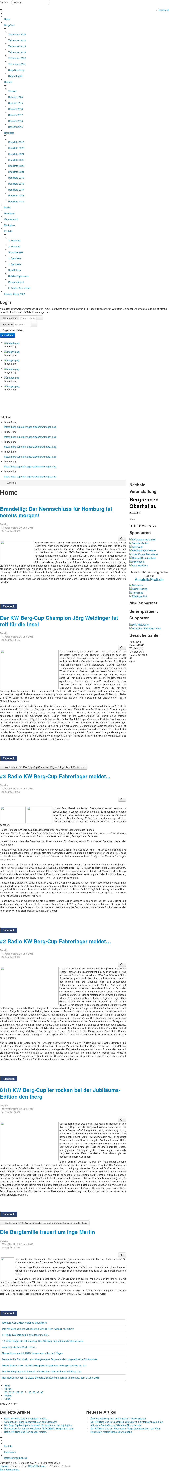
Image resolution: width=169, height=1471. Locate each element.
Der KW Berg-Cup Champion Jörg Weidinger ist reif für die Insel (59, 621)
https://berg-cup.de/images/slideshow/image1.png (30, 436)
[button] (122, 538)
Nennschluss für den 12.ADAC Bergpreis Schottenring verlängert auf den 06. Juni (44, 1365)
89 (6, 1392)
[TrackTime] (136, 592)
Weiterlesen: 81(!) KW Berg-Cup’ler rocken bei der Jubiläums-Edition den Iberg (45, 1222)
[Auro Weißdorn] (138, 565)
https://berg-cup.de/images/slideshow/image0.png (30, 426)
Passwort (8, 324)
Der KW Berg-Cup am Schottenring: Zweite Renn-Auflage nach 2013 (38, 1328)
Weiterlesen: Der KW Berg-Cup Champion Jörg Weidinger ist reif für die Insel (44, 767)
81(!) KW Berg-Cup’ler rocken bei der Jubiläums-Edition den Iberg (60, 1093)
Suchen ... (5, 2)
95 (30, 1392)
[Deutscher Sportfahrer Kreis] (145, 628)
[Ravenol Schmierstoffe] (142, 557)
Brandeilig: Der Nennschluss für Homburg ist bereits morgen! (56, 512)
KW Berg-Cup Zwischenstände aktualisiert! (24, 1322)
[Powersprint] (136, 561)
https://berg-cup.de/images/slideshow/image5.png (30, 466)
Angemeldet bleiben (13, 330)
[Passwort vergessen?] (34, 324)
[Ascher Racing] (138, 588)
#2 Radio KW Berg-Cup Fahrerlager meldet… (55, 941)
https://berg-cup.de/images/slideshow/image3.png (30, 446)
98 (41, 1392)
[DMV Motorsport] (139, 624)
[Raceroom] (136, 584)
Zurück (8, 1388)
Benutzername (10, 317)
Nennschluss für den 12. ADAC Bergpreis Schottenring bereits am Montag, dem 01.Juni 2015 (50, 1377)
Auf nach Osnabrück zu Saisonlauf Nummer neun (116, 1425)
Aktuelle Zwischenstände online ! (19, 1347)
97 (37, 1392)
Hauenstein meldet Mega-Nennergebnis (111, 1431)
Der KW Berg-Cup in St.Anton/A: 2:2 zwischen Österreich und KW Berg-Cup (41, 1371)
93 (22, 1392)
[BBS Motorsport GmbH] (142, 550)
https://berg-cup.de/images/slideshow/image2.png (30, 476)
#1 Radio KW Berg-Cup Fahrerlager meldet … (26, 1334)
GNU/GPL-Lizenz (37, 1466)
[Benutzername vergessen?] (39, 317)
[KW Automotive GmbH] (142, 539)
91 (14, 1392)
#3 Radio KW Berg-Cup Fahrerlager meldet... (55, 776)
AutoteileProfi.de (149, 579)
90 (10, 1392)
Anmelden (7, 335)
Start (7, 1385)
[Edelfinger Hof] (138, 596)
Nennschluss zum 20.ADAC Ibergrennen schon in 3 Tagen (32, 1353)
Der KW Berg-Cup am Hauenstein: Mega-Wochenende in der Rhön (125, 1428)
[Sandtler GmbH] (138, 542)
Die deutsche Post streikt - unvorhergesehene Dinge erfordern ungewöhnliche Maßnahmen (50, 1359)
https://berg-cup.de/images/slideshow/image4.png (30, 456)
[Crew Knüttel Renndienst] (143, 553)
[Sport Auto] (136, 546)
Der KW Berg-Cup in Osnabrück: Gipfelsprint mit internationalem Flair (126, 1421)
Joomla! (4, 1466)
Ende (7, 1398)
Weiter (8, 1395)
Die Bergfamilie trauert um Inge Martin (47, 1232)
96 (34, 1392)
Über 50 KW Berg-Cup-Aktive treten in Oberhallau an (118, 1418)
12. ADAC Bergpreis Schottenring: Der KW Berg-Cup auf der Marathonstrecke (42, 1341)
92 (18, 1392)
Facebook (164, 10)
